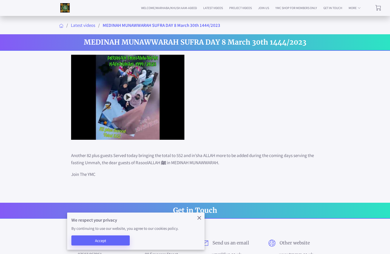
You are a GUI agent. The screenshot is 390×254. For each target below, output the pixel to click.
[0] (378, 8)
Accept (100, 240)
